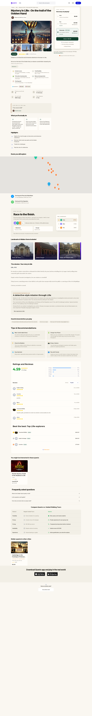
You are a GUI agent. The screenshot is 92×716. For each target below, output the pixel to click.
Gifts (20, 3)
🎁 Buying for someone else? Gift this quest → (67, 55)
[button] (31, 32)
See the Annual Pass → (59, 52)
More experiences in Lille (19, 311)
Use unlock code (46, 589)
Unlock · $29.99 (67, 38)
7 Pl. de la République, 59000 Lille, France (23, 197)
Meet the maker (18, 110)
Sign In (78, 3)
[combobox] (46, 3)
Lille (16, 7)
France (12, 7)
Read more (14, 66)
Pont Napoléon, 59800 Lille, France (22, 202)
